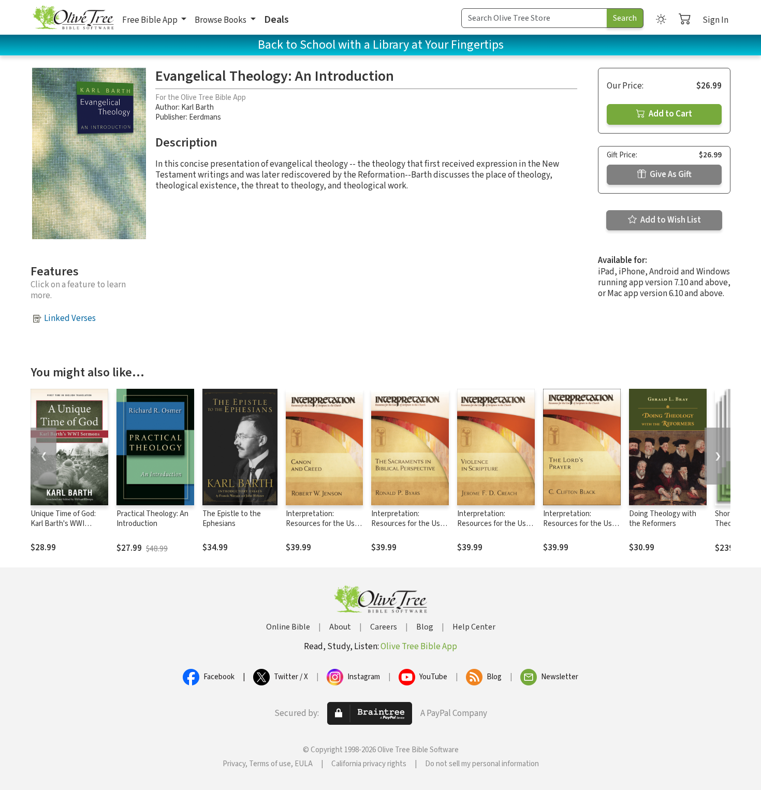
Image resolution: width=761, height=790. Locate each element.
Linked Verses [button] (70, 318)
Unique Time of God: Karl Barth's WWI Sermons (63, 523)
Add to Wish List (670, 220)
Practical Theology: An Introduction (152, 518)
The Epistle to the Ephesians (231, 518)
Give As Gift (670, 174)
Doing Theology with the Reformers (662, 518)
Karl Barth (197, 107)
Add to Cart (669, 114)
